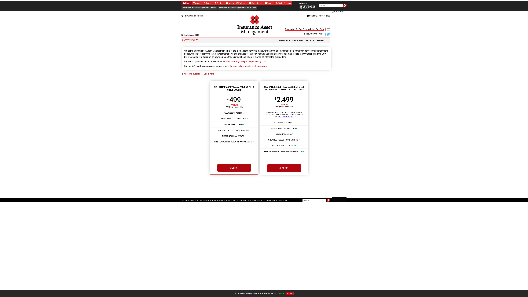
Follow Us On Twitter (314, 34)
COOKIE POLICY (268, 200)
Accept (289, 293)
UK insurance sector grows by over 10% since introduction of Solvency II (303, 40)
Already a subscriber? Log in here (199, 74)
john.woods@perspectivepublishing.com (248, 66)
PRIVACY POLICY (281, 200)
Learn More (280, 293)
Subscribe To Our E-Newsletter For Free (304, 29)
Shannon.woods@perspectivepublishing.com (244, 61)
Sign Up (234, 168)
